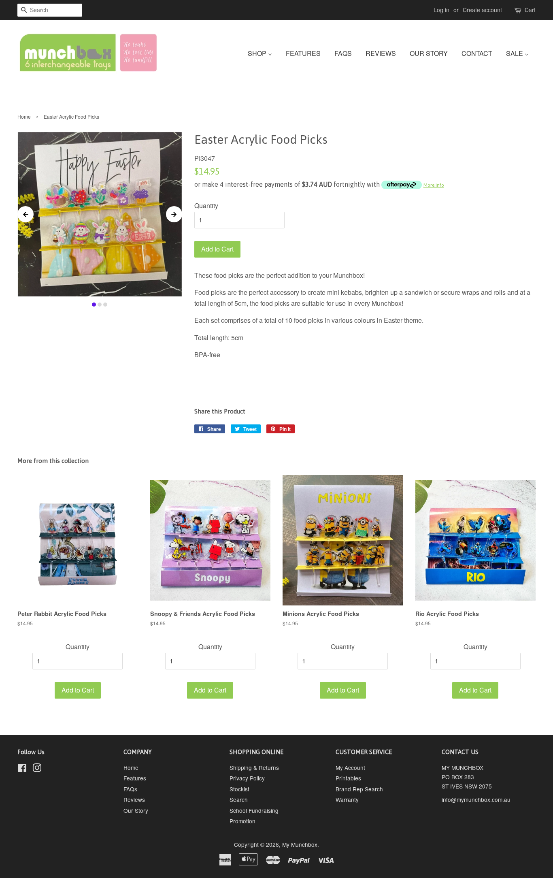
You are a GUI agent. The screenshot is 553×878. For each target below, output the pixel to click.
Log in (441, 10)
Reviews (134, 799)
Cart (530, 10)
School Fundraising (254, 810)
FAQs (130, 789)
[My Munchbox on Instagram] (36, 769)
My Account (350, 767)
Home (24, 116)
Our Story (135, 810)
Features (134, 778)
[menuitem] (263, 53)
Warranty (347, 799)
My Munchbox (299, 844)
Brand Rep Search (359, 789)
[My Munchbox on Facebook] (22, 769)
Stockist (239, 789)
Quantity (206, 205)
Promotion (242, 821)
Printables (348, 778)
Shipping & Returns (254, 767)
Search (239, 799)
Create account (482, 10)
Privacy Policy (247, 778)
